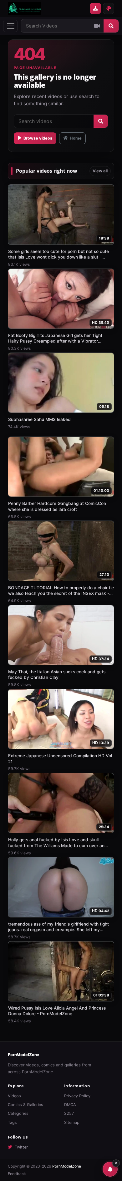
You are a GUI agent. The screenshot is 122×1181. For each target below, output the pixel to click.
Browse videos (37, 138)
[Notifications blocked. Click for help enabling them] (110, 1169)
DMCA (70, 1104)
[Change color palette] (108, 8)
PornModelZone (23, 1054)
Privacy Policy (77, 1096)
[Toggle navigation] (10, 26)
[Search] (111, 25)
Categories (18, 1113)
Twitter (21, 1147)
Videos (14, 1096)
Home (76, 138)
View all (100, 170)
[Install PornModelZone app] (95, 8)
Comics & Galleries (25, 1104)
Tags (12, 1122)
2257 (69, 1113)
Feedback (17, 1173)
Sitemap (71, 1122)
